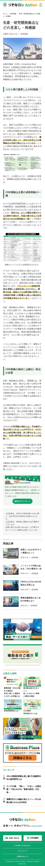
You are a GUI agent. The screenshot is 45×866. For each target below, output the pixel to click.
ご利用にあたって (22, 856)
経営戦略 (24, 34)
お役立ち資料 (10, 673)
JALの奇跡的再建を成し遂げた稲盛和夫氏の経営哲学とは (23, 777)
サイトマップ (22, 851)
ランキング (8, 770)
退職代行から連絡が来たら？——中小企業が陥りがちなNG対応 (23, 800)
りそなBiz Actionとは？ (22, 845)
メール (10, 530)
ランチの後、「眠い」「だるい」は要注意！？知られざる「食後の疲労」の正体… (23, 789)
